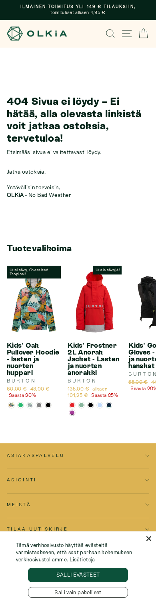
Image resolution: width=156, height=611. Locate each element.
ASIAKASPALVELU (35, 455)
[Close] (149, 539)
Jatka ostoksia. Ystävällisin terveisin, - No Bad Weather (39, 183)
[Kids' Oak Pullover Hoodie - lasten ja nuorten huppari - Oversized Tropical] (11, 405)
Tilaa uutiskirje (37, 529)
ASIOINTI (22, 479)
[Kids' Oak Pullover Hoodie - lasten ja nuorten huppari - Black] (48, 405)
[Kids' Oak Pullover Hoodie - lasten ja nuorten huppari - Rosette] (30, 405)
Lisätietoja (82, 560)
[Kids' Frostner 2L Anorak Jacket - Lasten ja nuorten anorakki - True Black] (91, 405)
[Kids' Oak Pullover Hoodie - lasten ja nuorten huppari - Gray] (39, 405)
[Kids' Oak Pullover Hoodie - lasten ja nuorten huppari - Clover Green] (21, 405)
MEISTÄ (19, 504)
